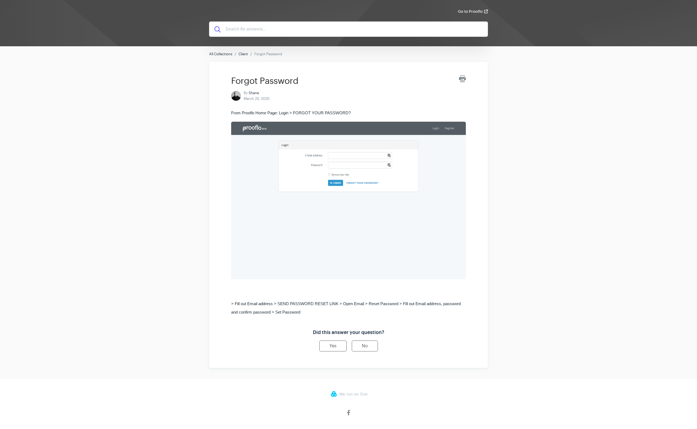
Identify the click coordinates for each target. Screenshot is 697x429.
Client (243, 54)
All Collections (220, 54)
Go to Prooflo (470, 11)
